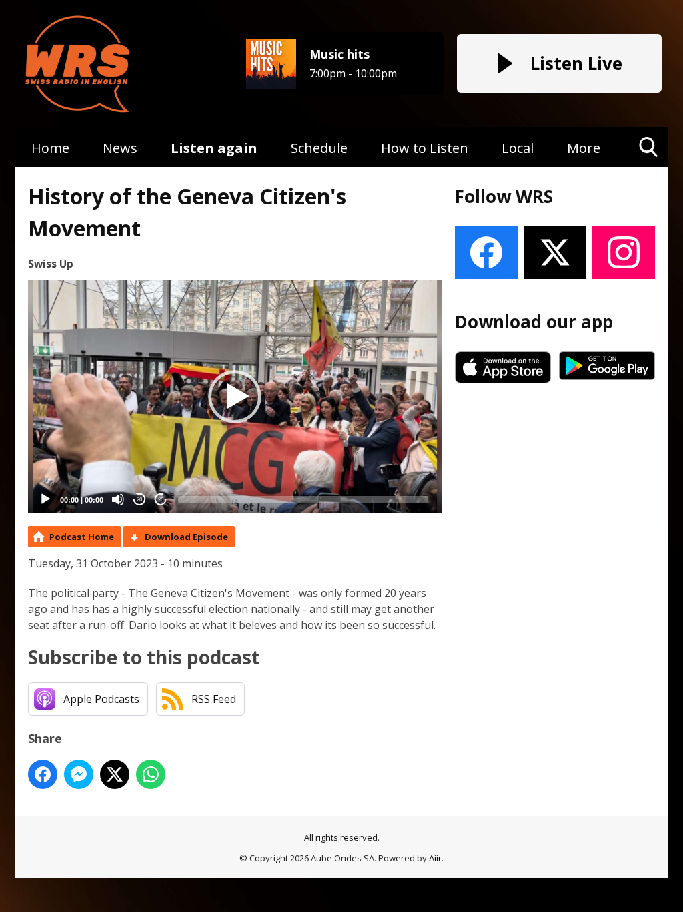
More (583, 148)
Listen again (214, 148)
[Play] (45, 499)
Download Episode (186, 537)
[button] (234, 396)
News (120, 148)
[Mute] (118, 499)
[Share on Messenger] (78, 774)
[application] (235, 396)
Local (518, 148)
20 (139, 500)
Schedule (319, 148)
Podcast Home (81, 537)
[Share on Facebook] (42, 774)
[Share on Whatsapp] (150, 774)
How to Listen (424, 148)
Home (50, 148)
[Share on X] (114, 774)
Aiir (435, 858)
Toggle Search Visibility (648, 166)
